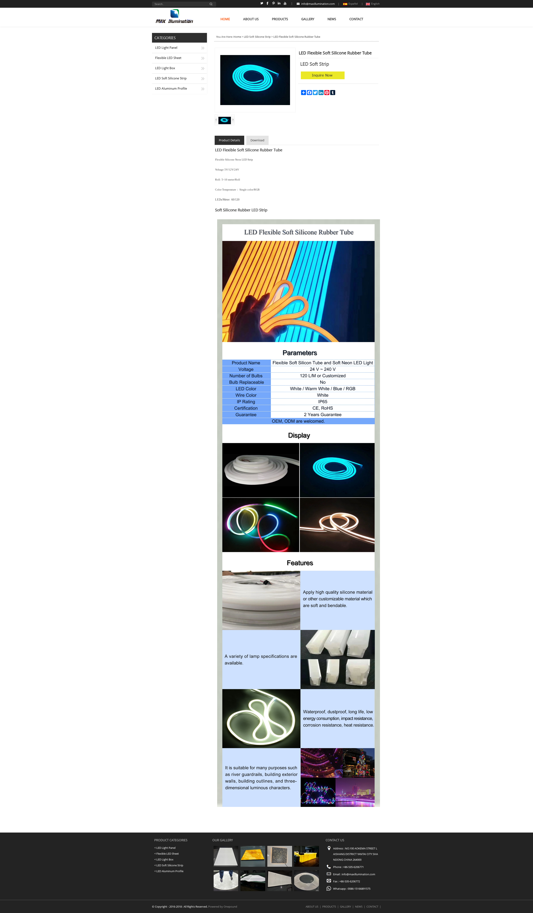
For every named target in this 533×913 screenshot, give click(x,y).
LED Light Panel (166, 47)
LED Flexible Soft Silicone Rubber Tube (296, 37)
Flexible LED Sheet (168, 58)
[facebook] (268, 4)
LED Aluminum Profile (171, 88)
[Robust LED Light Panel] (226, 890)
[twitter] (262, 4)
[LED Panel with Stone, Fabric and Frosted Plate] (252, 866)
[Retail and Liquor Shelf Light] (226, 866)
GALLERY (307, 19)
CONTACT (356, 19)
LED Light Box (165, 68)
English (375, 3)
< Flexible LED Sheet (166, 853)
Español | (356, 3)
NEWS (332, 19)
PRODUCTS (280, 19)
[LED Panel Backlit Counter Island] (252, 890)
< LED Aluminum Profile (168, 871)
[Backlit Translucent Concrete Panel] (279, 866)
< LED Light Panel (165, 848)
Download (257, 140)
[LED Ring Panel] (306, 890)
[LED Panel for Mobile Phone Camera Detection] (279, 890)
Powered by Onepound (222, 906)
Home (225, 19)
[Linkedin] (279, 4)
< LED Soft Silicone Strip (168, 865)
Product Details (229, 140)
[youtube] (285, 4)
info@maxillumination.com (318, 4)
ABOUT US (251, 19)
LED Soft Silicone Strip (171, 78)
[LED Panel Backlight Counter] (306, 866)
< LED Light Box (163, 859)
